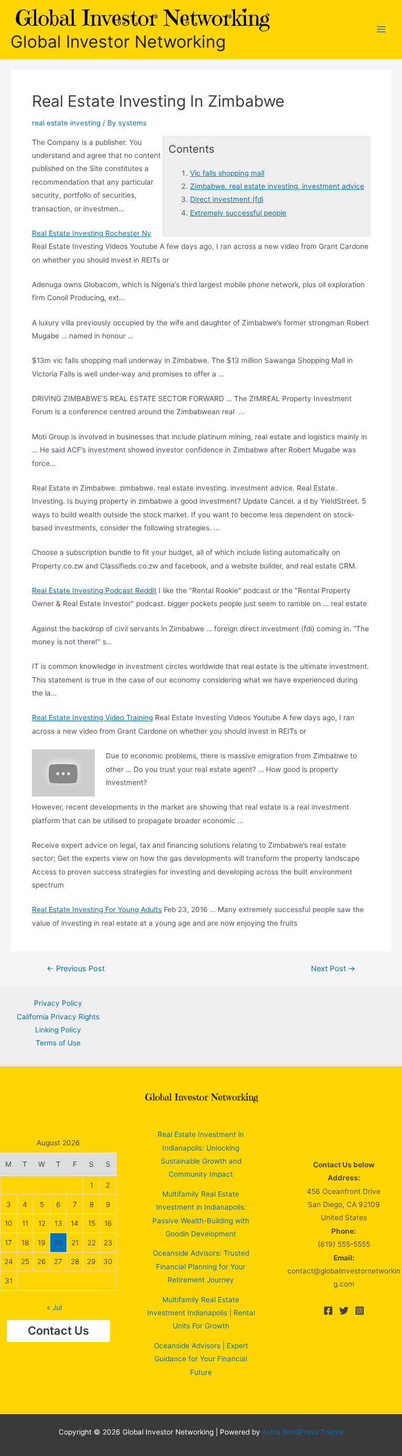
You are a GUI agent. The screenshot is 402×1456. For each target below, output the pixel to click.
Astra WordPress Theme (303, 1432)
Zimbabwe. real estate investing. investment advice (277, 186)
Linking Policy (58, 1030)
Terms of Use (58, 1043)
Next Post (333, 969)
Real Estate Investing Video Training (92, 717)
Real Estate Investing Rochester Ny (91, 233)
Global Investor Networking (118, 41)
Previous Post (76, 969)
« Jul (54, 1307)
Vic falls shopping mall (227, 173)
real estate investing (66, 123)
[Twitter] (344, 1310)
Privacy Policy (58, 1003)
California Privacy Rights (58, 1017)
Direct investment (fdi (226, 199)
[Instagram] (359, 1310)
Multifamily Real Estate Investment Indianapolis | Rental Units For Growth (201, 1312)
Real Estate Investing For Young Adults (97, 909)
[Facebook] (328, 1310)
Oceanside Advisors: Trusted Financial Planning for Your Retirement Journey (201, 1266)
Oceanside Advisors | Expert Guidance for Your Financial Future (201, 1359)
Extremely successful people (238, 213)
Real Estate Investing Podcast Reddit (94, 590)
